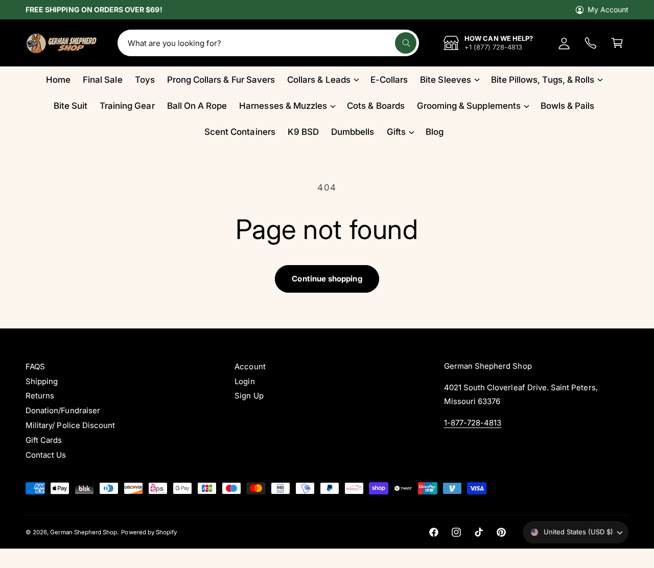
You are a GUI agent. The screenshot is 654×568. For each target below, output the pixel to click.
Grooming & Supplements (469, 106)
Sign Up (249, 395)
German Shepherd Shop (83, 532)
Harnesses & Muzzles (283, 106)
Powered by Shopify (149, 532)
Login (244, 381)
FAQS (35, 366)
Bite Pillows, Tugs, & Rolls (542, 80)
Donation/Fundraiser (63, 410)
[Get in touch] (590, 43)
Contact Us (46, 455)
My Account (608, 9)
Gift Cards (44, 440)
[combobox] (268, 43)
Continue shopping (327, 278)
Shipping (42, 381)
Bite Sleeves (445, 80)
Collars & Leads (319, 80)
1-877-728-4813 (473, 423)
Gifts (396, 132)
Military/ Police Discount (70, 425)
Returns (40, 395)
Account (250, 366)
